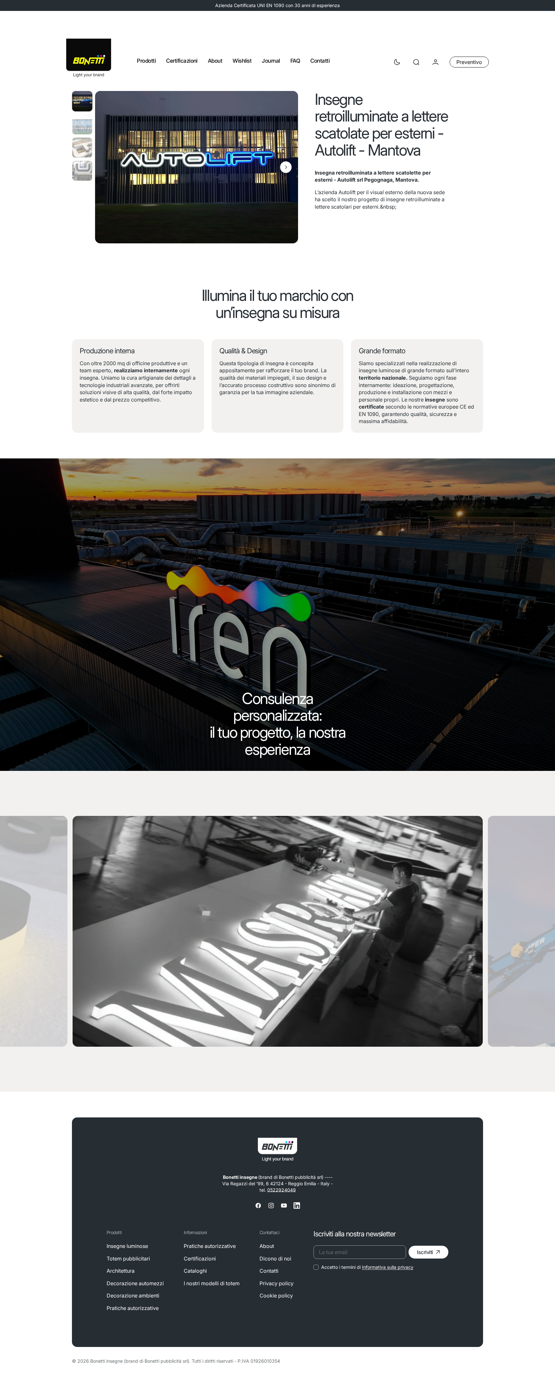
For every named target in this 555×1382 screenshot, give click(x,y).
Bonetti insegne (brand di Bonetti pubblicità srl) (139, 1361)
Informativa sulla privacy (387, 1267)
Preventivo (469, 62)
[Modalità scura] (397, 62)
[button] (416, 62)
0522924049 (281, 1190)
